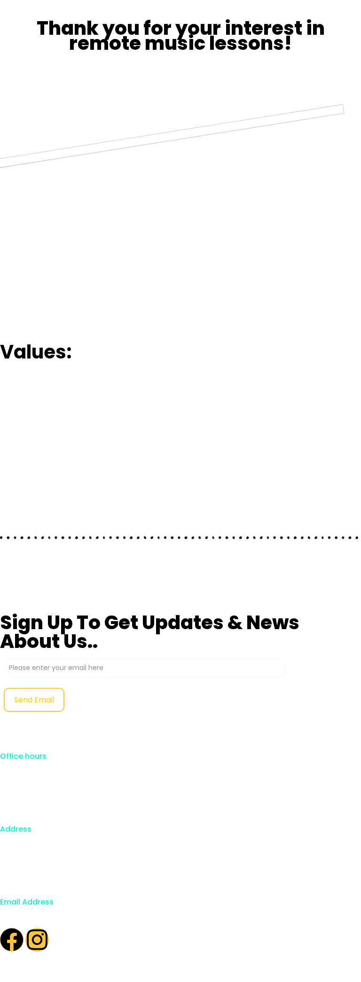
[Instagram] (37, 939)
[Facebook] (12, 939)
